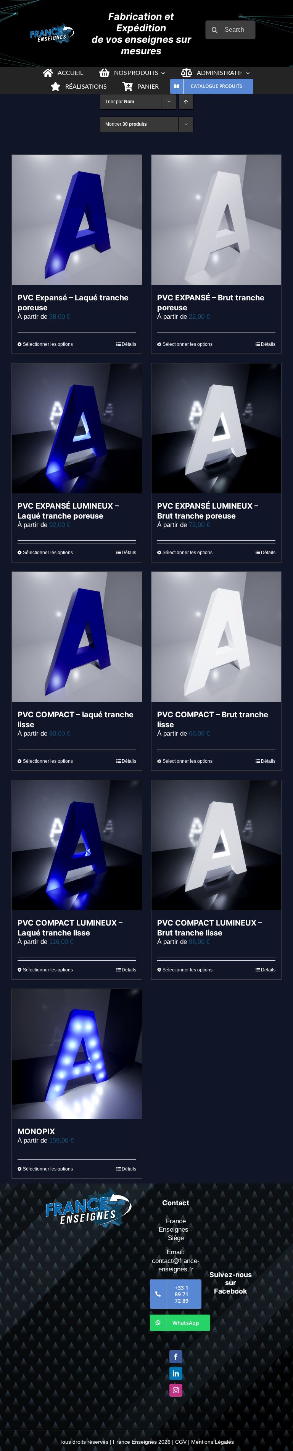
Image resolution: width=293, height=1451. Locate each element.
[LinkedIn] (175, 1373)
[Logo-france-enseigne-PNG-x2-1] (52, 26)
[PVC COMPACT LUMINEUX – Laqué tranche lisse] (77, 845)
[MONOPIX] (77, 1054)
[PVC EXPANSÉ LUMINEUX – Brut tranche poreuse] (216, 428)
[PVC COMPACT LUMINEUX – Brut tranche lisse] (216, 845)
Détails (129, 344)
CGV (181, 1442)
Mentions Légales (212, 1442)
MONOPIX (36, 1131)
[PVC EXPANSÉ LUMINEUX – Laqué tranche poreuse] (77, 428)
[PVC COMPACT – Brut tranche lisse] (216, 637)
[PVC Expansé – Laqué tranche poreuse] (77, 220)
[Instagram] (175, 1390)
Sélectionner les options (48, 344)
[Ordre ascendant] (186, 102)
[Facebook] (175, 1356)
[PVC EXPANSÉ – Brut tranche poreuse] (216, 220)
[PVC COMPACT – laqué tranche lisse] (77, 637)
